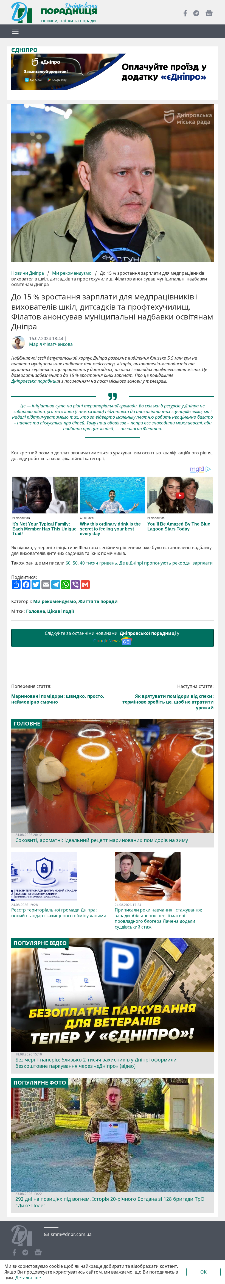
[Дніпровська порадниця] (25, 1236)
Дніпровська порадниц (34, 381)
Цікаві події (60, 611)
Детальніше (28, 1278)
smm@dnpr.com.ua (71, 1234)
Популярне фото (39, 1082)
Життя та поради (98, 601)
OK (203, 1272)
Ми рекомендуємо (72, 273)
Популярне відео (40, 943)
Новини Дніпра (28, 273)
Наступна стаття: (168, 696)
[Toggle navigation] (15, 31)
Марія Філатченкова (51, 344)
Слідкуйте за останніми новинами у (112, 637)
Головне (35, 611)
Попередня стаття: (57, 694)
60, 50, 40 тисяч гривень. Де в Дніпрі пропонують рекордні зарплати (139, 563)
